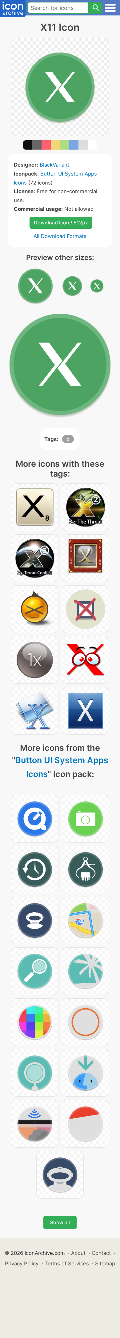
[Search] (95, 8)
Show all (60, 1222)
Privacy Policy (21, 1263)
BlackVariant (54, 165)
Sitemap (105, 1263)
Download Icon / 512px (61, 222)
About (78, 1253)
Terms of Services (67, 1263)
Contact (101, 1253)
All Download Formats (60, 236)
